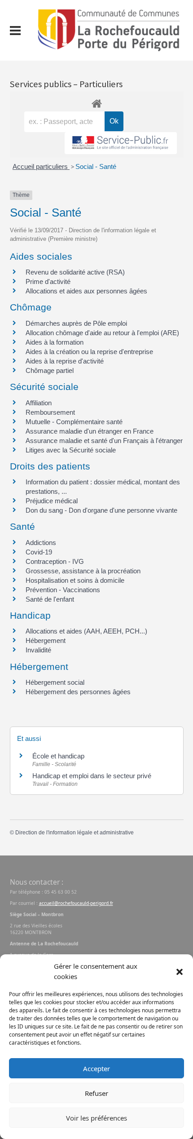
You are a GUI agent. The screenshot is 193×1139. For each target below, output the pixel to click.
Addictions (41, 542)
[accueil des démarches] (97, 102)
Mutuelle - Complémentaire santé (74, 421)
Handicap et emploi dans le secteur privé (91, 776)
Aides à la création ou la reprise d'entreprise (89, 351)
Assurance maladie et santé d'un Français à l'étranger (104, 440)
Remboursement (50, 412)
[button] (179, 971)
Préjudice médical (52, 501)
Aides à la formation (54, 342)
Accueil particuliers (41, 166)
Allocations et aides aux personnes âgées (86, 291)
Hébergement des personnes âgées (78, 692)
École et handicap (58, 756)
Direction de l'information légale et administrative (74, 832)
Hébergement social (55, 682)
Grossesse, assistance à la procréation (83, 571)
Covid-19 (39, 552)
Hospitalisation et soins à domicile (75, 580)
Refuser (96, 1093)
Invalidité (38, 650)
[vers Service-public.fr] (121, 143)
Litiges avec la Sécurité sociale (71, 450)
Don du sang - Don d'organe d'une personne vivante (101, 510)
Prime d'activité (48, 281)
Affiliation (39, 403)
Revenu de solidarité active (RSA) (75, 272)
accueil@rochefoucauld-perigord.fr (76, 903)
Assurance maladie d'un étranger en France (90, 431)
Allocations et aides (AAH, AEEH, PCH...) (86, 631)
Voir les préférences (96, 1117)
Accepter (96, 1068)
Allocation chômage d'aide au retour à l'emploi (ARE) (102, 333)
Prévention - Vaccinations (63, 590)
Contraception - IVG (55, 561)
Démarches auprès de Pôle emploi (76, 323)
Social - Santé (95, 166)
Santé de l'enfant (50, 599)
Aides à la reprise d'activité (65, 361)
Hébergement (46, 640)
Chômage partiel (50, 370)
